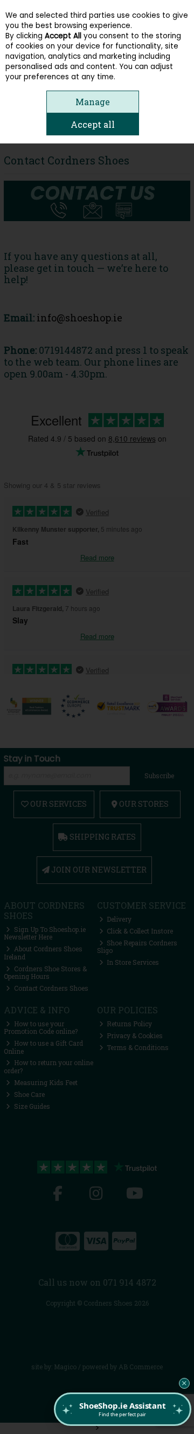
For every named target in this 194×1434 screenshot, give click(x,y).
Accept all (93, 124)
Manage (92, 101)
